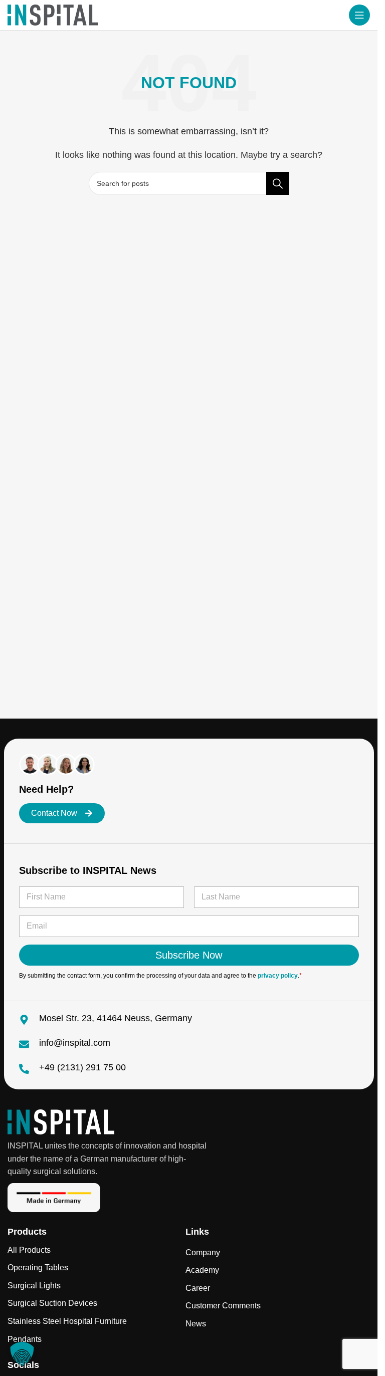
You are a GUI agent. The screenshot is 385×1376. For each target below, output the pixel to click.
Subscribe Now (188, 955)
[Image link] (61, 1121)
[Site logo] (53, 14)
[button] (22, 1354)
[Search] (277, 183)
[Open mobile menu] (359, 15)
